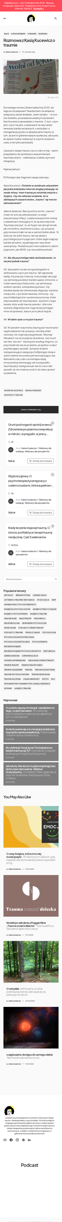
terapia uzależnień (13, 670)
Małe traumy (25, 618)
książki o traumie (38, 614)
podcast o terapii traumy (31, 628)
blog (6, 34)
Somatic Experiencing (15, 660)
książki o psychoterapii (16, 614)
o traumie (32, 34)
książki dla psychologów (17, 609)
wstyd (45, 679)
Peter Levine (10, 628)
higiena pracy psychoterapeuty (20, 604)
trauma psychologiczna (16, 674)
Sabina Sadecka (28, 448)
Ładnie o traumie (22, 688)
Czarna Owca (39, 595)
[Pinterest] (23, 1139)
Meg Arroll (39, 618)
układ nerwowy (31, 679)
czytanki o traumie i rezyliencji (19, 600)
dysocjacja (43, 600)
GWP (54, 600)
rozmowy (43, 34)
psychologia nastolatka (17, 642)
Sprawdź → (38, 8)
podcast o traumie (13, 632)
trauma (28, 670)
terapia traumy (11, 665)
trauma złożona (12, 679)
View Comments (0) (31, 410)
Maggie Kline (10, 618)
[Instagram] (17, 1139)
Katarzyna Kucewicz (13, 390)
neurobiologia (12, 623)
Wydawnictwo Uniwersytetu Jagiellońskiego (27, 684)
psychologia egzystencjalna (19, 637)
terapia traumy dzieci (31, 665)
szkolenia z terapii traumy (41, 660)
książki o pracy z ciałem (44, 609)
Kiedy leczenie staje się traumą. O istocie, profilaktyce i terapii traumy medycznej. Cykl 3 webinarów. (30, 532)
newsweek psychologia (34, 623)
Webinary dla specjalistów (37, 451)
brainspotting (23, 595)
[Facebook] (11, 1139)
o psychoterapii (18, 34)
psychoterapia (39, 642)
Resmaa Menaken (33, 390)
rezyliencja (49, 651)
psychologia (49, 632)
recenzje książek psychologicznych (22, 651)
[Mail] (4, 1139)
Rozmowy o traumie (13, 395)
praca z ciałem (32, 632)
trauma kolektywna (45, 670)
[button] (4, 18)
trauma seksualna (41, 674)
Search (55, 579)
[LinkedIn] (29, 1139)
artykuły (8, 595)
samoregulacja (30, 656)
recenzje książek (12, 646)
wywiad (8, 688)
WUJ (53, 679)
